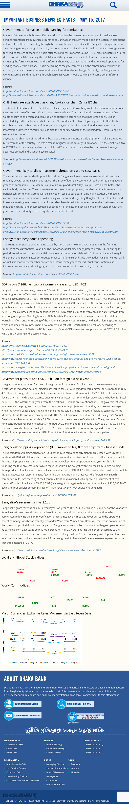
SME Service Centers (16, 768)
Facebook (75, 764)
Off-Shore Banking (55, 748)
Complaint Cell (13, 772)
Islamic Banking (54, 744)
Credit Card (11, 748)
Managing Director (55, 764)
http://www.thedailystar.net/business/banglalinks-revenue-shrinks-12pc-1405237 (56, 550)
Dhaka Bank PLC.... (95, 748)
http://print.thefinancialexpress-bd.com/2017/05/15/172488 (36, 91)
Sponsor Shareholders (57, 768)
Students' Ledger (14, 744)
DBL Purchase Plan (55, 784)
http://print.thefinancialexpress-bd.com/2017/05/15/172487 (45, 274)
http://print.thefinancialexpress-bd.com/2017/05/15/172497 (35, 345)
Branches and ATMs (16, 764)
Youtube (75, 768)
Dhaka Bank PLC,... (95, 744)
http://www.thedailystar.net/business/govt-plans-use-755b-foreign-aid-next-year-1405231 (60, 440)
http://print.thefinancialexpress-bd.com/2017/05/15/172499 (35, 350)
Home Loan (11, 752)
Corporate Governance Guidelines (22, 780)
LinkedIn (75, 772)
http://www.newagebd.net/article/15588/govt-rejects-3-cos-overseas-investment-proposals (52, 227)
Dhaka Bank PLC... (95, 752)
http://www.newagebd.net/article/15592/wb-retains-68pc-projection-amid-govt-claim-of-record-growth (58, 367)
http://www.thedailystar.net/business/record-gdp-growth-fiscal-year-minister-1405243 (49, 354)
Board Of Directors (55, 772)
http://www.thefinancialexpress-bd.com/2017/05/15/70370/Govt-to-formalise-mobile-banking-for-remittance (63, 95)
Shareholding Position (17, 776)
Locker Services (53, 752)
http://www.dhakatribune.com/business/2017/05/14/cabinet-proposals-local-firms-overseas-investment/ (60, 231)
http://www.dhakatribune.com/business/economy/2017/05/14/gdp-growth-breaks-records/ (51, 371)
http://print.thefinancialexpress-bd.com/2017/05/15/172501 (36, 223)
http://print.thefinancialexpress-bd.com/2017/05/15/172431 (44, 495)
